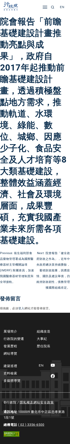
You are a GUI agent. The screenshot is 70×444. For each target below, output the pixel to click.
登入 (21, 308)
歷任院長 (43, 346)
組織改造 (43, 331)
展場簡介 (10, 331)
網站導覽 (10, 353)
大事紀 (42, 339)
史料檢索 (10, 373)
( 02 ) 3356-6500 (31, 425)
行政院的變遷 (14, 339)
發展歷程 (10, 346)
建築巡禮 (10, 366)
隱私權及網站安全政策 (37, 402)
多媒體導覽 (12, 380)
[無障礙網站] (11, 434)
